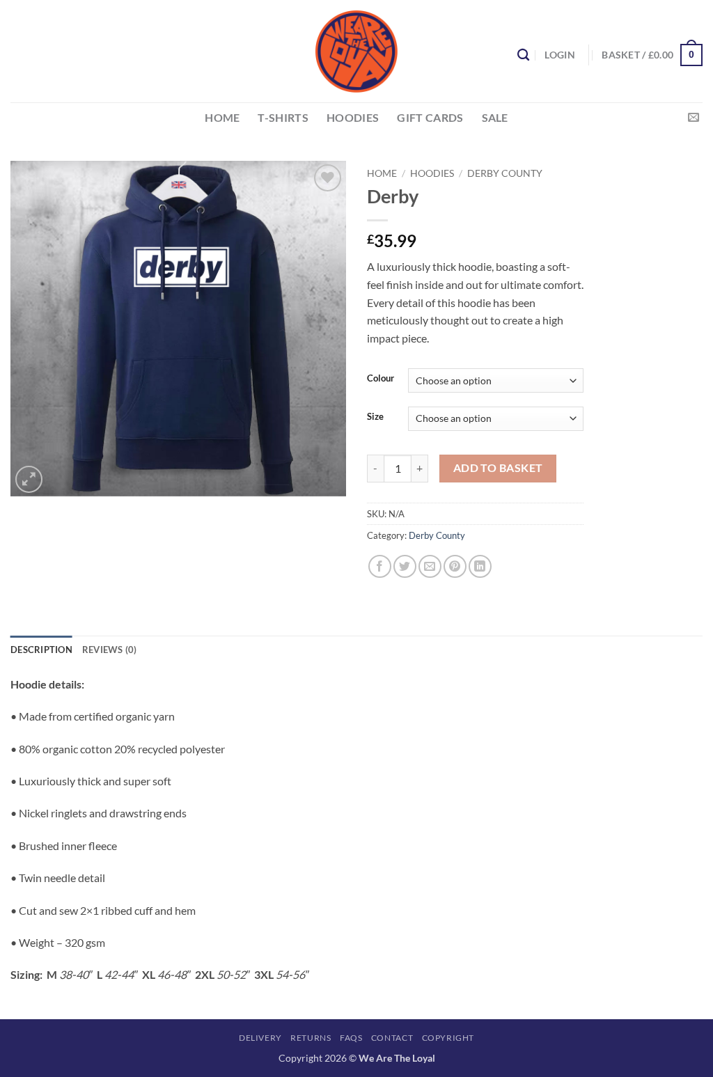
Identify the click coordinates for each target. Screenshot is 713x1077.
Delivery (260, 1037)
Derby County (504, 173)
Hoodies (432, 173)
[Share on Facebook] (379, 566)
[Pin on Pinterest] (455, 566)
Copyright (448, 1037)
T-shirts (283, 117)
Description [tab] (41, 649)
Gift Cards (430, 117)
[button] (559, 55)
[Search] (523, 55)
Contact (392, 1037)
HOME (222, 117)
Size (375, 417)
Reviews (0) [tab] (109, 649)
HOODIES (353, 117)
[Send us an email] (693, 117)
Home (382, 173)
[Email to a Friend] (429, 566)
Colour (380, 379)
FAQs (351, 1037)
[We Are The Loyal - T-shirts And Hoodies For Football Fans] (356, 51)
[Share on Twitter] (404, 566)
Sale (495, 117)
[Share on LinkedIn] (480, 566)
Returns (310, 1037)
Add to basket (498, 468)
